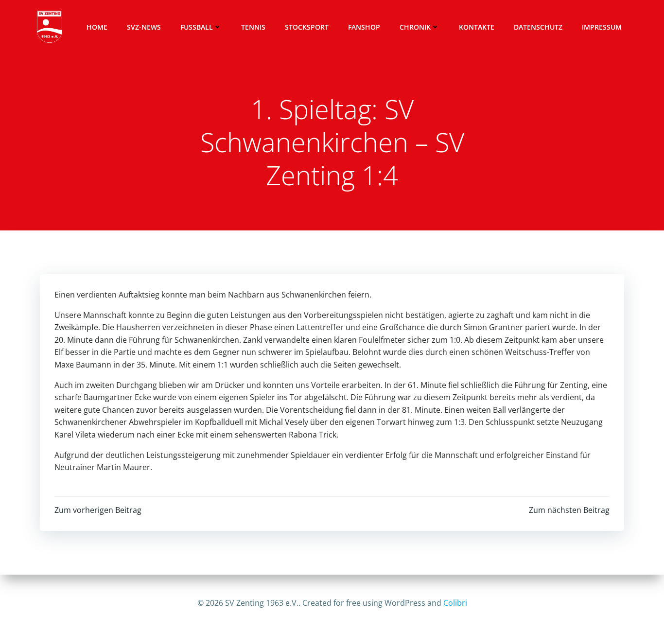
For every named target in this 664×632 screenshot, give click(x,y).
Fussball (196, 27)
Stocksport (307, 27)
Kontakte (476, 27)
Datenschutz (538, 27)
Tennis (253, 27)
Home (97, 27)
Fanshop (364, 27)
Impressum (602, 27)
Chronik (415, 27)
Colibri (455, 602)
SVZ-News (144, 27)
